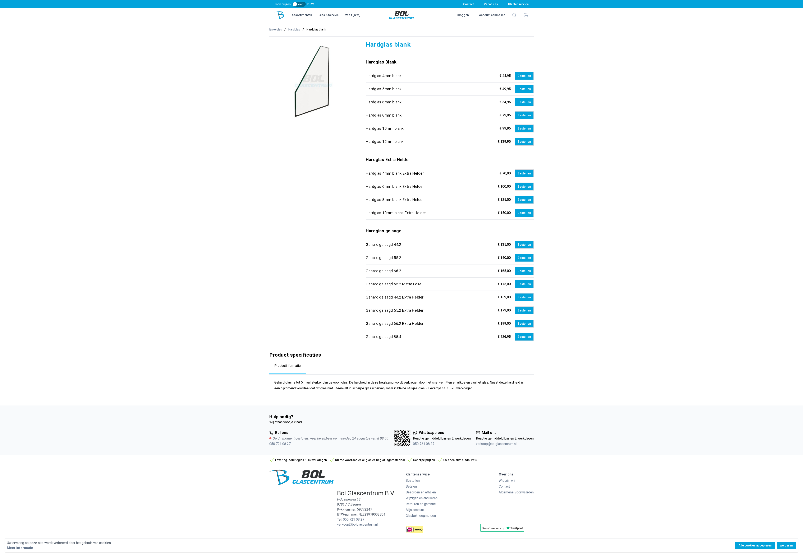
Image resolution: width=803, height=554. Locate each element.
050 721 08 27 (280, 444)
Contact (468, 4)
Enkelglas (275, 29)
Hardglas (294, 29)
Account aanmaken (492, 15)
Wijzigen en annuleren (421, 498)
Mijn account (415, 510)
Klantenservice (518, 4)
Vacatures (491, 4)
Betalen (411, 486)
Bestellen (524, 76)
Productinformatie (287, 366)
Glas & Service (329, 15)
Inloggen (462, 15)
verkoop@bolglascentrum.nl (496, 444)
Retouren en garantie (421, 504)
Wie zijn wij (352, 15)
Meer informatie (20, 548)
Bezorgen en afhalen (421, 492)
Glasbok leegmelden (421, 516)
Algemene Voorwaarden (516, 492)
